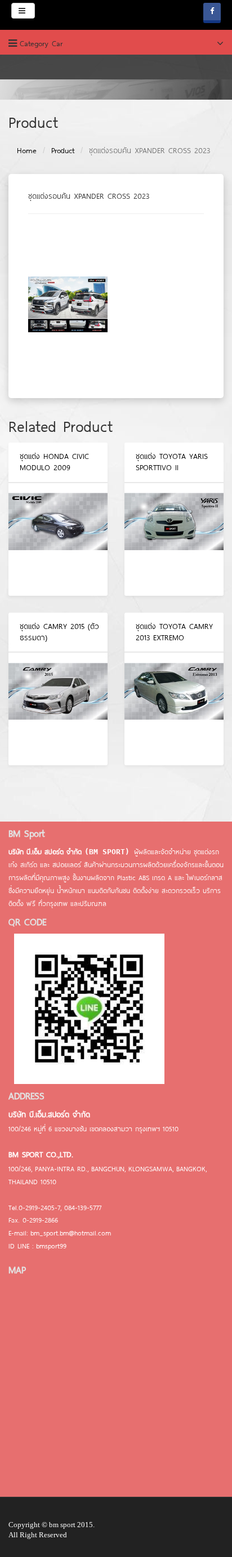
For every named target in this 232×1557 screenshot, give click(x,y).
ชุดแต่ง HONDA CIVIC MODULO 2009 (54, 461)
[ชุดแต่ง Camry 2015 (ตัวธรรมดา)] (58, 709)
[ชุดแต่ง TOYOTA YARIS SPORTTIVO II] (174, 539)
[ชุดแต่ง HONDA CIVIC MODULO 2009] (58, 539)
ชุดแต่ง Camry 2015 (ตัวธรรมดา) (59, 632)
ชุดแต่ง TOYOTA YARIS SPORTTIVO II (172, 461)
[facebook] (212, 13)
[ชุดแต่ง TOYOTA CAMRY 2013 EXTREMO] (174, 709)
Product (62, 150)
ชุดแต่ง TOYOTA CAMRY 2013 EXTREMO (174, 632)
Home (27, 150)
